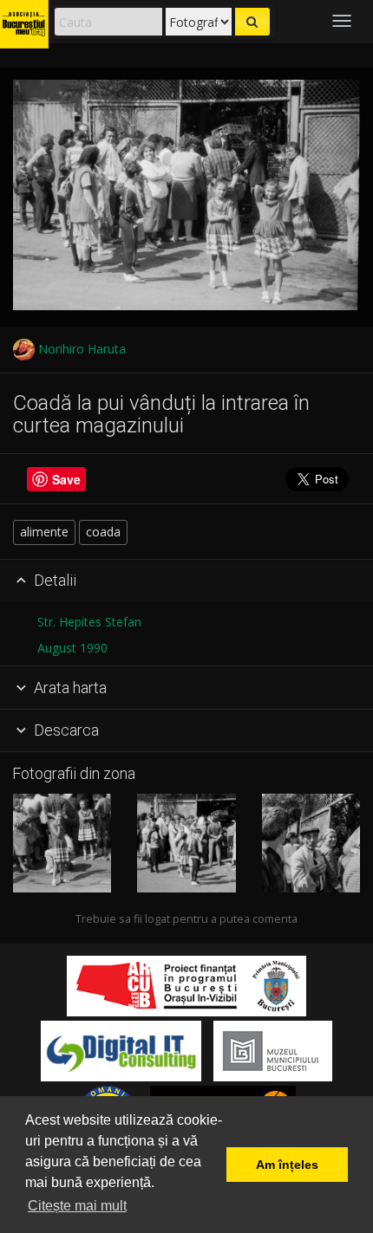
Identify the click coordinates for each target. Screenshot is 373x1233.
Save (66, 479)
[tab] (186, 581)
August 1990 (72, 647)
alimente (44, 531)
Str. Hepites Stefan (89, 621)
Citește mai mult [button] (77, 1205)
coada (103, 531)
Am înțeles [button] (287, 1164)
